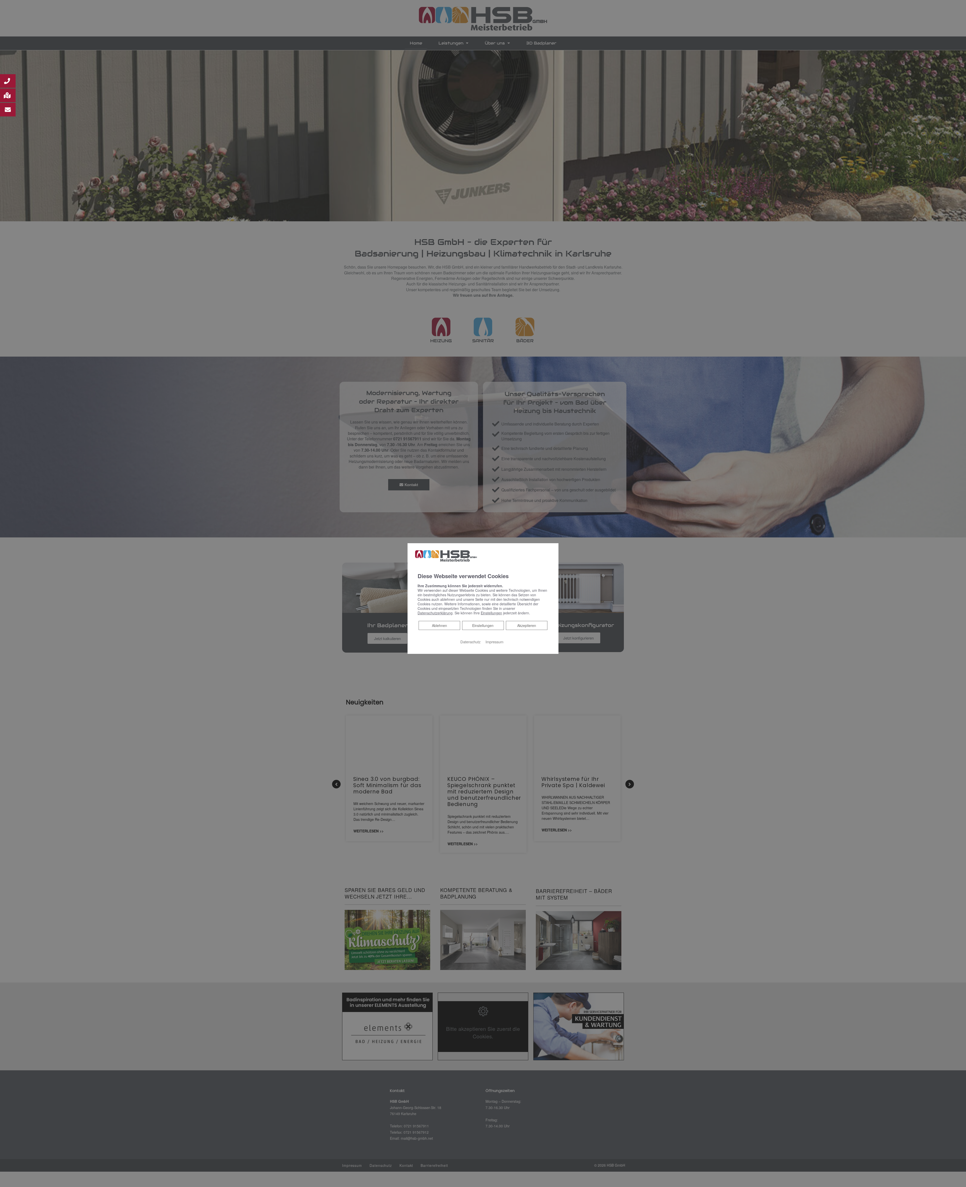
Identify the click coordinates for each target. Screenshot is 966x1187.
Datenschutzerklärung (435, 612)
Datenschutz (470, 641)
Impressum (494, 641)
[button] (8, 81)
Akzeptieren (526, 625)
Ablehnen (439, 625)
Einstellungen (483, 625)
